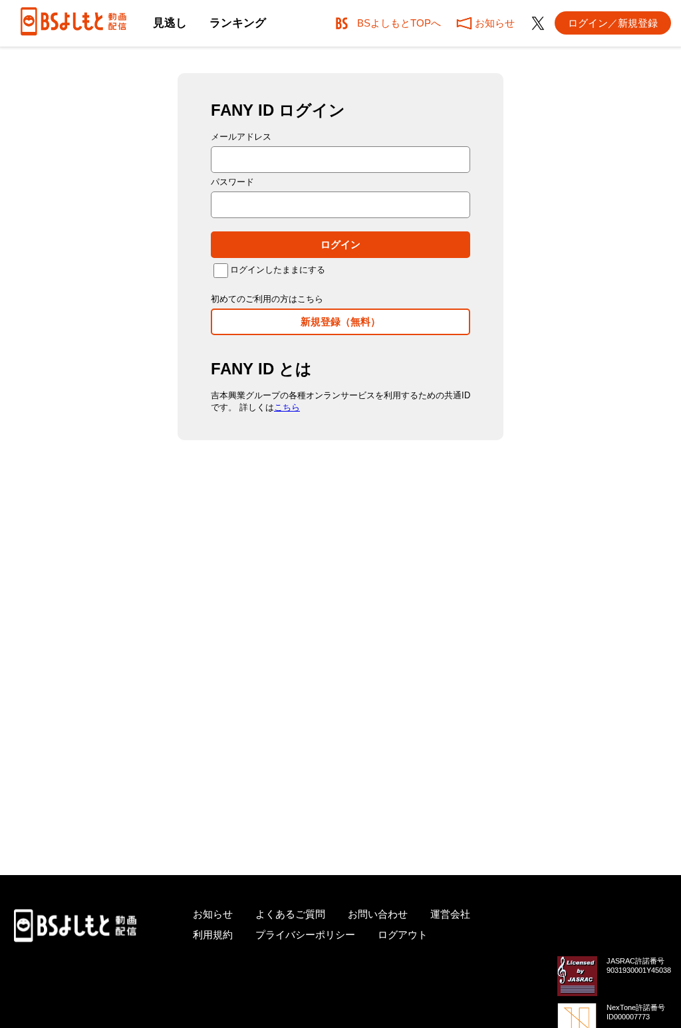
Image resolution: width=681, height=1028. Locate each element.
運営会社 (450, 914)
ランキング (237, 23)
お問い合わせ (378, 914)
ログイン (340, 244)
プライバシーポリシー (305, 934)
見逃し (170, 23)
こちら (287, 407)
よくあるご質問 (290, 914)
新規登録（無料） (340, 321)
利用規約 (213, 934)
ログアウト (403, 934)
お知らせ (213, 914)
